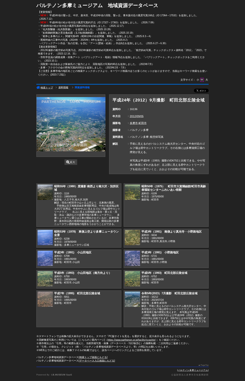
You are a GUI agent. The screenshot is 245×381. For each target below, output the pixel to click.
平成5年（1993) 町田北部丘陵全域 (164, 272)
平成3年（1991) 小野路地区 (160, 252)
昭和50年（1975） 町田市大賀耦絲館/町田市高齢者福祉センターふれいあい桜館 (173, 188)
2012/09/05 (137, 116)
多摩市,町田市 (138, 123)
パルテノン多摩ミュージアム (193, 370)
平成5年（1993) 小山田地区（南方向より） (83, 272)
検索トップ (47, 87)
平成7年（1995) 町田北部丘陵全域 (77, 293)
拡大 (72, 162)
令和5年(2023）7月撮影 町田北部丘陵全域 (169, 293)
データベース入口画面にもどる (96, 360)
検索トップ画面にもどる (93, 357)
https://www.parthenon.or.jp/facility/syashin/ (132, 339)
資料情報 (63, 87)
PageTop (205, 365)
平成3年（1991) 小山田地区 (72, 252)
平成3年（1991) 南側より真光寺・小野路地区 (171, 231)
